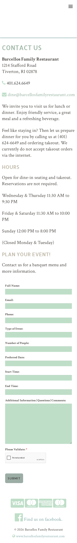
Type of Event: (14, 329)
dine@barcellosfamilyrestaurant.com (41, 95)
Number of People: (17, 343)
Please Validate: (16, 449)
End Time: (11, 386)
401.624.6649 (18, 83)
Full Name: (12, 286)
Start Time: (12, 372)
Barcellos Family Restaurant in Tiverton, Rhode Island (38, 24)
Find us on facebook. (42, 519)
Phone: (9, 314)
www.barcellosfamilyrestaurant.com (40, 536)
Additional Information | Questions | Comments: (35, 400)
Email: (9, 300)
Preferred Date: (15, 357)
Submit (14, 478)
